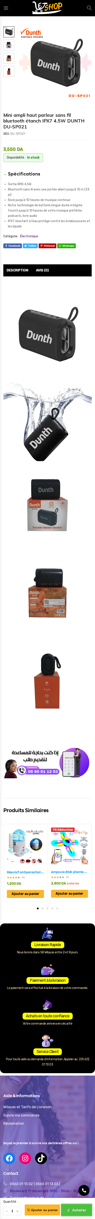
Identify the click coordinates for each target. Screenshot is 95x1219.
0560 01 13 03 (47, 1184)
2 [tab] (43, 908)
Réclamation (13, 1123)
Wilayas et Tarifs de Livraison (27, 1107)
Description (17, 270)
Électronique (29, 236)
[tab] (17, 270)
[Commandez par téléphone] (83, 1190)
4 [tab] (52, 908)
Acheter (78, 1210)
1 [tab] (38, 908)
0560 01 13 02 (21, 1184)
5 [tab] (57, 908)
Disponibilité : (16, 157)
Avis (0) (42, 270)
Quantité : (10, 1202)
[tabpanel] (26, 862)
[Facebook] (9, 1158)
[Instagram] (25, 1158)
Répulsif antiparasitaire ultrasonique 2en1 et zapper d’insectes (25, 872)
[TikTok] (41, 1158)
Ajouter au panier (44, 1210)
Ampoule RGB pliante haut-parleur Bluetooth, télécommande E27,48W (69, 872)
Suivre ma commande (21, 1115)
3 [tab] (47, 908)
